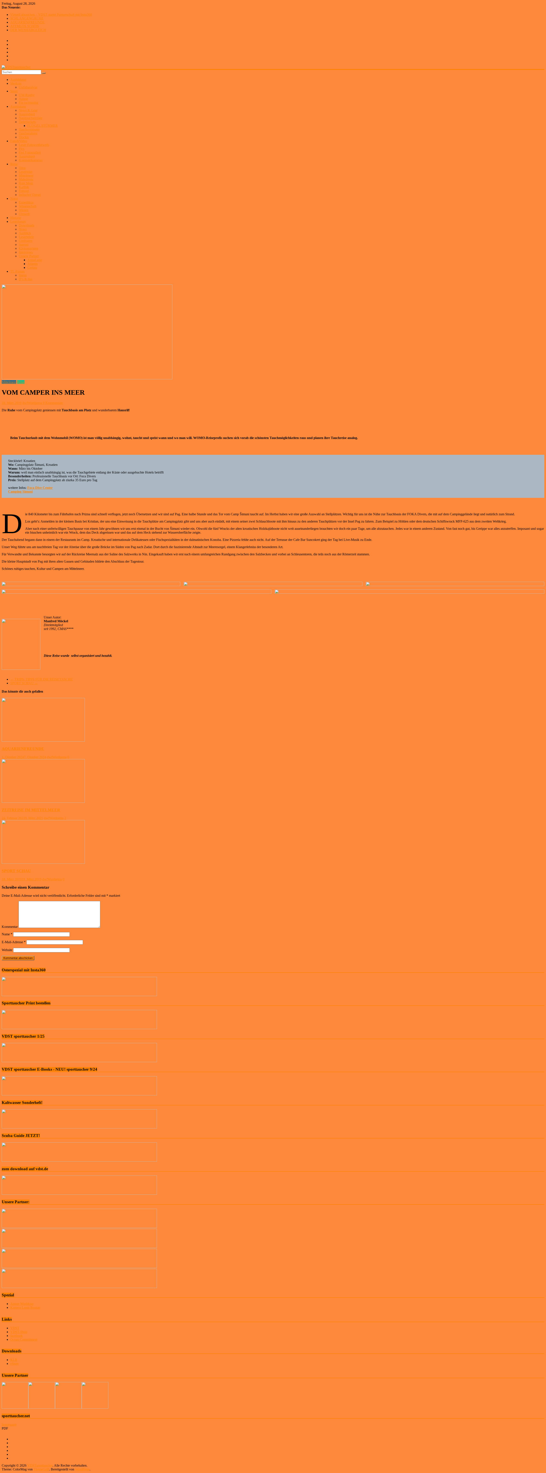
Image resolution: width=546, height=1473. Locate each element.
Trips (22, 168)
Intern (23, 275)
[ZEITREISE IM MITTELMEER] (43, 801)
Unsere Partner (29, 256)
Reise (14, 164)
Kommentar (10, 927)
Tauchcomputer (29, 129)
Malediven (26, 179)
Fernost (24, 191)
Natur (14, 198)
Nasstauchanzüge (30, 118)
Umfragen (25, 241)
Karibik (24, 187)
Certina (32, 267)
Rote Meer (26, 183)
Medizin (15, 83)
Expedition (26, 202)
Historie (15, 218)
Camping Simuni (20, 491)
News (23, 229)
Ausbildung (18, 79)
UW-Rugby (27, 95)
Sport (13, 91)
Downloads (26, 225)
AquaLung (34, 260)
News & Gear (28, 110)
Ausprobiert (27, 114)
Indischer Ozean (30, 194)
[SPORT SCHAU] (43, 862)
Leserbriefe (26, 237)
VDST (14, 1328)
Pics (21, 148)
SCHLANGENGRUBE (27, 18)
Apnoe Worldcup (21, 1303)
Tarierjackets (27, 122)
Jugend (23, 244)
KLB (13, 1360)
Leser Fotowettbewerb (34, 145)
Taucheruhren (28, 133)
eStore (14, 1363)
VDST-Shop (18, 1332)
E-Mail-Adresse (14, 942)
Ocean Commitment (23, 1339)
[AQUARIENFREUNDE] (43, 740)
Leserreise (25, 171)
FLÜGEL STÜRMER (42, 125)
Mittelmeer (26, 175)
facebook (16, 1335)
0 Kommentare (53, 403)
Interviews (26, 252)
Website (7, 950)
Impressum (9, 1424)
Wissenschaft (27, 206)
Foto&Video (18, 141)
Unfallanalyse (28, 87)
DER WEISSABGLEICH (28, 30)
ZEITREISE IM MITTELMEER (31, 810)
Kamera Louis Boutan (25, 1307)
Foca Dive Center (40, 488)
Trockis (24, 137)
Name (7, 934)
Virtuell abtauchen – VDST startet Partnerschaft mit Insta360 (51, 14)
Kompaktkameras (30, 160)
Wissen (23, 210)
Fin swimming (28, 102)
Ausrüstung (18, 106)
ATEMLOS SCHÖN (24, 26)
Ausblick (25, 233)
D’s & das (25, 279)
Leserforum (18, 221)
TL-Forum (17, 271)
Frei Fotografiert (30, 152)
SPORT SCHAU (24, 683)
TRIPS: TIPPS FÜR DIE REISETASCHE (41, 679)
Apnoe (23, 99)
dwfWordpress (32, 403)
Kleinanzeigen (28, 248)
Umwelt (24, 214)
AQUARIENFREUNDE (27, 22)
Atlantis (32, 264)
